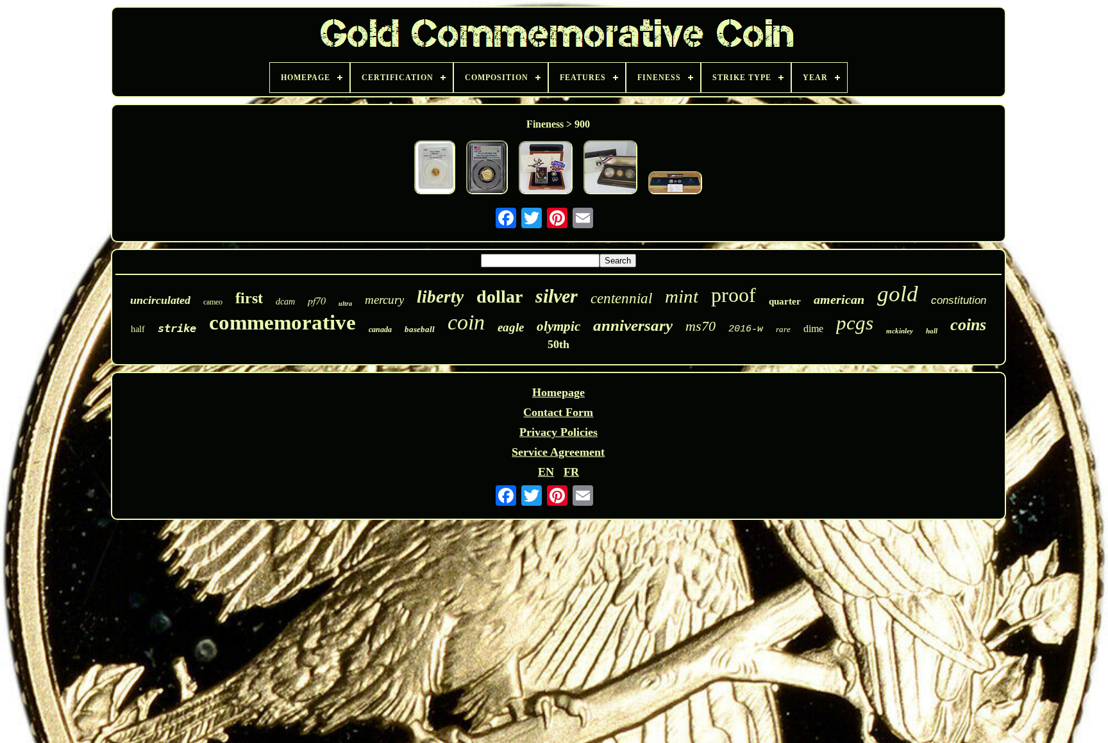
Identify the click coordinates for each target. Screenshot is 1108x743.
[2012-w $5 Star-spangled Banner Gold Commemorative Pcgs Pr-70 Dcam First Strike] (487, 169)
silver (556, 295)
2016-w (745, 329)
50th (558, 344)
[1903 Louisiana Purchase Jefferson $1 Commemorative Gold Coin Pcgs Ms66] (434, 169)
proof (733, 294)
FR (571, 471)
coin (466, 322)
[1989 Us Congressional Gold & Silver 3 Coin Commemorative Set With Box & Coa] (610, 169)
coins (968, 324)
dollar (499, 296)
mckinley (899, 331)
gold (897, 293)
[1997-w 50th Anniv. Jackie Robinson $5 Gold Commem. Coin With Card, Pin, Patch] (545, 169)
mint (681, 296)
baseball (420, 329)
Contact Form (558, 412)
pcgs (854, 323)
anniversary (633, 325)
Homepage (558, 392)
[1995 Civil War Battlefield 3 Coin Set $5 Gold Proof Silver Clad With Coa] (675, 184)
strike (177, 328)
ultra (345, 303)
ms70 (700, 326)
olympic (558, 326)
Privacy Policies (558, 432)
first (249, 298)
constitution (958, 300)
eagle (511, 327)
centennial (621, 298)
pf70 (317, 300)
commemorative (282, 322)
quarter (785, 301)
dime (813, 328)
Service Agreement (558, 452)
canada (380, 329)
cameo (212, 301)
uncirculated (160, 300)
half (138, 329)
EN (546, 471)
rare (783, 329)
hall (931, 331)
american (839, 299)
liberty (440, 296)
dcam (285, 301)
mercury (384, 299)
